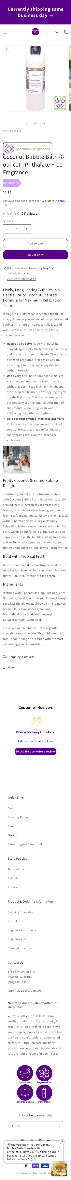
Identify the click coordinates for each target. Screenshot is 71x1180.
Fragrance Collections (22, 930)
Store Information (19, 948)
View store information (21, 279)
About (12, 826)
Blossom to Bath (30, 1173)
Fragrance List (17, 939)
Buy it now (35, 255)
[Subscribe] (58, 1126)
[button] (5, 31)
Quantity (8, 221)
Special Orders (17, 921)
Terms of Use (16, 869)
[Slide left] (26, 123)
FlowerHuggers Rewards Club (27, 844)
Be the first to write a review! (35, 751)
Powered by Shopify (46, 1173)
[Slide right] (44, 123)
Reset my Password (20, 817)
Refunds (13, 878)
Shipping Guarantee (20, 912)
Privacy (12, 887)
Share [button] (11, 667)
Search (12, 808)
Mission (12, 835)
